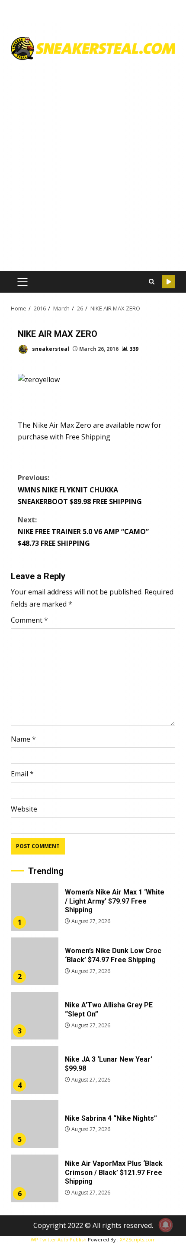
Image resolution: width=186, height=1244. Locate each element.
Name (23, 739)
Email (22, 774)
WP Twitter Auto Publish (59, 1239)
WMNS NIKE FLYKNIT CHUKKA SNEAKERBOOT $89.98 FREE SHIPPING (80, 489)
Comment (29, 620)
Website (24, 809)
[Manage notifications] (166, 1225)
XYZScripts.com (138, 1239)
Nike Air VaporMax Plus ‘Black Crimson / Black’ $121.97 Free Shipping (34, 1178)
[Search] (151, 282)
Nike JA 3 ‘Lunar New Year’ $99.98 (34, 1070)
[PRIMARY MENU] (22, 282)
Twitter (168, 281)
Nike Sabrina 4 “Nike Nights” (34, 1124)
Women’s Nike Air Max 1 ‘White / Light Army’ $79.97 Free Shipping (34, 907)
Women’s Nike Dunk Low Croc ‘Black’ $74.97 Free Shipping (34, 961)
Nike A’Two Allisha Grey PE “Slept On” (34, 1015)
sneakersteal (50, 349)
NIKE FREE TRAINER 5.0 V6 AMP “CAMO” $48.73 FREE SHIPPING (83, 531)
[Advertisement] (93, 162)
